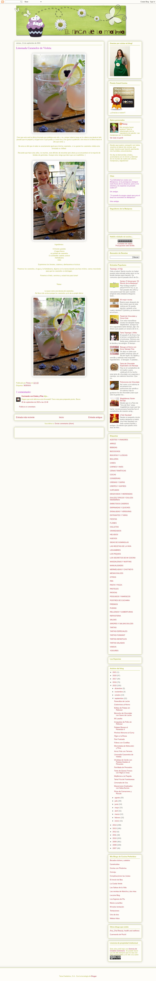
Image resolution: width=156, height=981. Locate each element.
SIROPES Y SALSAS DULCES (121, 624)
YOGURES (114, 651)
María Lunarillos (116, 903)
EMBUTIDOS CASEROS (119, 504)
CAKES (113, 463)
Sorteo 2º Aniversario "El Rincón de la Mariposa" (129, 282)
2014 (115, 825)
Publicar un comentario (27, 407)
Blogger (93, 976)
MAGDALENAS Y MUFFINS (120, 562)
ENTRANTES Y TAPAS (118, 515)
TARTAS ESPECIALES (118, 631)
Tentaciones (114, 911)
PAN (111, 581)
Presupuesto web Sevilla (125, 246)
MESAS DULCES (116, 573)
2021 (115, 672)
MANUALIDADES (116, 566)
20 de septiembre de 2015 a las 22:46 (35, 402)
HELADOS (114, 535)
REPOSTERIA (115, 616)
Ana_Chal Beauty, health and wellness (124, 931)
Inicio (61, 417)
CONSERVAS (115, 478)
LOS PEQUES (115, 554)
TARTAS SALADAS (117, 643)
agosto (117, 798)
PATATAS (113, 593)
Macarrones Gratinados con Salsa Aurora (123, 787)
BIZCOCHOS (115, 451)
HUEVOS (113, 538)
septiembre (119, 698)
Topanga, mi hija (116, 269)
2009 (115, 842)
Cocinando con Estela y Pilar (33, 396)
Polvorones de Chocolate (129, 382)
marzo (117, 814)
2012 (115, 832)
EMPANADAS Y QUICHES (120, 507)
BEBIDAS (27, 385)
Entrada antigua (95, 417)
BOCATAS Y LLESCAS (118, 455)
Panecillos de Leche (122, 701)
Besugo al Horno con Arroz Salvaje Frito (128, 348)
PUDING (113, 608)
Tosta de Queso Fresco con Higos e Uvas (123, 772)
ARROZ (113, 444)
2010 (115, 838)
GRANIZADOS (115, 531)
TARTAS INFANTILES (118, 639)
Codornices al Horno (122, 705)
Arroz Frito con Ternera (123, 751)
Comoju (113, 872)
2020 (115, 675)
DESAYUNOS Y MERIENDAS (121, 494)
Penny (124, 124)
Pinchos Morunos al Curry (124, 733)
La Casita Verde (116, 884)
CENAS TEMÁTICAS (118, 471)
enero (117, 821)
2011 (115, 835)
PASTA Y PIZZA (116, 585)
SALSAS (113, 620)
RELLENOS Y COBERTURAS (121, 612)
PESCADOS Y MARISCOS (120, 596)
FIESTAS (113, 519)
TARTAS (113, 627)
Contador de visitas (124, 244)
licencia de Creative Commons (123, 950)
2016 (115, 682)
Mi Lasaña (118, 719)
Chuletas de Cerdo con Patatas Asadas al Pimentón (123, 762)
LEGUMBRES (115, 550)
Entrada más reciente (25, 417)
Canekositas (114, 864)
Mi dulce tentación (117, 907)
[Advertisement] (30, 431)
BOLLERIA (114, 459)
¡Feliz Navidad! (126, 415)
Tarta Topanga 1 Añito (128, 333)
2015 (115, 685)
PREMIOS (114, 604)
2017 (115, 679)
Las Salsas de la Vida (118, 887)
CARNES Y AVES (116, 467)
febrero (118, 818)
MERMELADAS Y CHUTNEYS (121, 569)
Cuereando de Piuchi (118, 934)
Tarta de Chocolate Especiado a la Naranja (129, 365)
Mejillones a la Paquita (123, 776)
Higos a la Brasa (120, 736)
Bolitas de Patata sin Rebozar (122, 709)
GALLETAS (114, 527)
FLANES (113, 523)
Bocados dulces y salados (120, 860)
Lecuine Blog (115, 895)
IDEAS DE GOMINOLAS (119, 542)
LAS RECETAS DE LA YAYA (120, 546)
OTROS (113, 577)
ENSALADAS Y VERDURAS (120, 511)
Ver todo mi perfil (116, 138)
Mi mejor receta (126, 300)
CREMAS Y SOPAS (117, 482)
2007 (115, 848)
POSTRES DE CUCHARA (120, 600)
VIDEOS (113, 647)
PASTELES (114, 589)
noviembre (119, 692)
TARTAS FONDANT (117, 635)
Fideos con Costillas (122, 743)
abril (116, 811)
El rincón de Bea (116, 880)
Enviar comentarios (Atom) (64, 423)
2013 (115, 828)
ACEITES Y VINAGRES (119, 440)
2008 (115, 845)
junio (117, 804)
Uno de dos (114, 915)
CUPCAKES (114, 490)
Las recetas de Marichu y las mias (123, 891)
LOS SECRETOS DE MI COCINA (122, 558)
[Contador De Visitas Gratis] (125, 242)
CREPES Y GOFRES (118, 486)
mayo (117, 808)
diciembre (119, 688)
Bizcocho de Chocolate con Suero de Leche (123, 714)
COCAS (113, 475)
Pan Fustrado (119, 739)
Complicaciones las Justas (120, 876)
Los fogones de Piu (117, 899)
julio (116, 801)
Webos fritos (115, 918)
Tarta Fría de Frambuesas (124, 779)
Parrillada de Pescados (123, 767)
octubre (118, 695)
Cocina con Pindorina (118, 868)
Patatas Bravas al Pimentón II (121, 728)
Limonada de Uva (121, 783)
